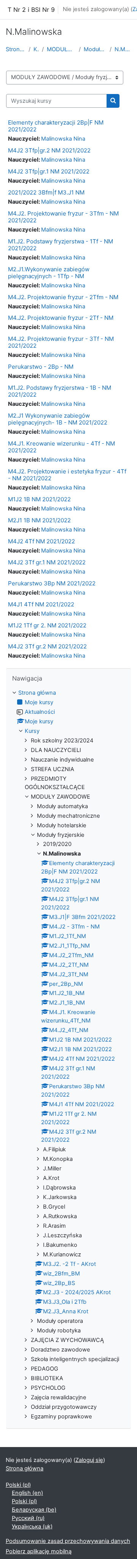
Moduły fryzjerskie (95, 49)
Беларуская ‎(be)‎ (34, 1509)
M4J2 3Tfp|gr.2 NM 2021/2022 (49, 150)
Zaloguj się (89, 1460)
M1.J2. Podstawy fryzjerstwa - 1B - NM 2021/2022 (59, 391)
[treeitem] (68, 1055)
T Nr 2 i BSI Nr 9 (31, 9)
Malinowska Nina (63, 138)
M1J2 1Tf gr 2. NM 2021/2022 (47, 625)
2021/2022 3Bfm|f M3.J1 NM (46, 192)
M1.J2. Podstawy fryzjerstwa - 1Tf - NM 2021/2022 (60, 245)
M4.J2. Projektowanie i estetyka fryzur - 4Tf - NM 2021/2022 (67, 475)
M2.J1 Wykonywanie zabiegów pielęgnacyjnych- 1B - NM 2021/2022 (57, 419)
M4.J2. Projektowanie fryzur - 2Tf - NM (60, 317)
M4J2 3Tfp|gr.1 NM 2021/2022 (48, 171)
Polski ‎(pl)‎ (18, 1484)
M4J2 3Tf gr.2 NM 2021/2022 (47, 646)
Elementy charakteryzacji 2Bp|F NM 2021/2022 (56, 126)
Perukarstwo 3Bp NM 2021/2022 (52, 583)
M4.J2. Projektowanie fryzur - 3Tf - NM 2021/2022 (61, 342)
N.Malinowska (123, 49)
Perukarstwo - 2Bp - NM (40, 366)
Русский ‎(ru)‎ (28, 1518)
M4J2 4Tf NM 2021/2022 (41, 541)
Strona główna (15, 49)
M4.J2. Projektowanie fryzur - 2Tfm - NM (63, 297)
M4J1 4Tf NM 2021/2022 (41, 604)
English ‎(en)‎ (27, 1492)
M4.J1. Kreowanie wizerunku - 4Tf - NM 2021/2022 (61, 447)
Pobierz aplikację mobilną (39, 1551)
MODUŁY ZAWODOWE (61, 49)
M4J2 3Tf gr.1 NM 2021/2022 (47, 562)
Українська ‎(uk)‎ (32, 1526)
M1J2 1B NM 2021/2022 (39, 499)
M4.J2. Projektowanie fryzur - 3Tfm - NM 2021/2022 (63, 217)
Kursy (36, 49)
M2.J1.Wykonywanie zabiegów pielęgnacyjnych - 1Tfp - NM (48, 273)
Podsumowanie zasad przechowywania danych (68, 1541)
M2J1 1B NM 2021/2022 (39, 520)
